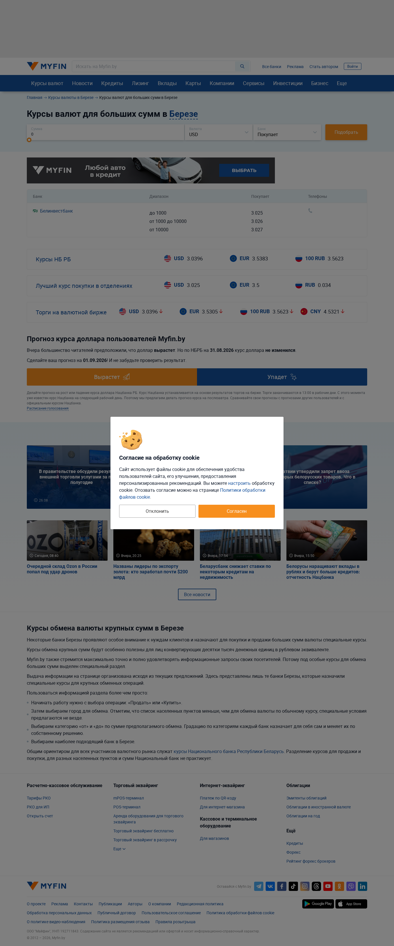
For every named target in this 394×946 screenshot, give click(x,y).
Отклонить (157, 511)
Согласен (237, 511)
